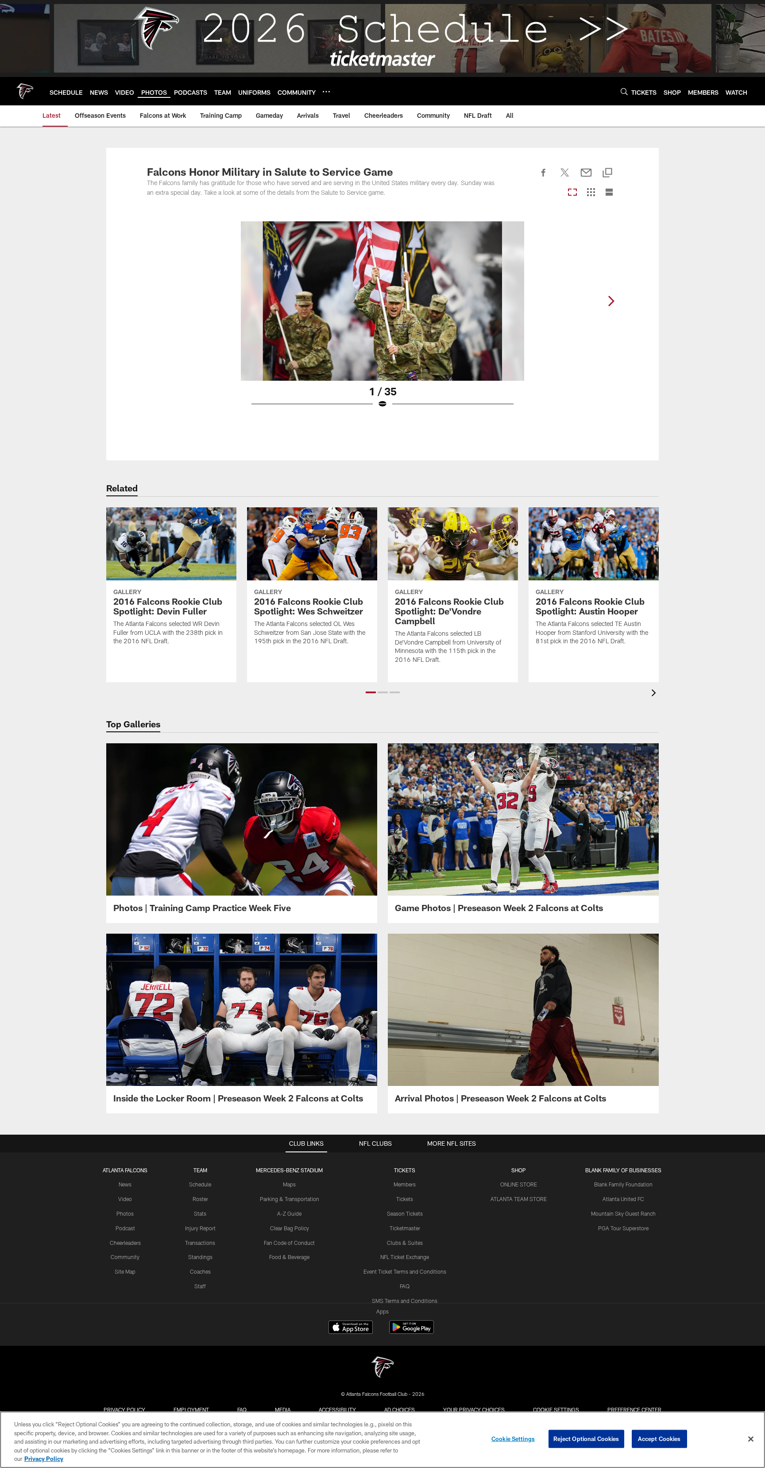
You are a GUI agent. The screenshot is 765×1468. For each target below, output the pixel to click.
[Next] (611, 301)
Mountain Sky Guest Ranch (623, 1213)
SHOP (518, 1170)
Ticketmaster (405, 1228)
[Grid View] (590, 192)
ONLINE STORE (518, 1184)
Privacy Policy (124, 1409)
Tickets (404, 1199)
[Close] (751, 1439)
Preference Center (634, 1409)
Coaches (200, 1271)
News (125, 1184)
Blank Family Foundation (623, 1184)
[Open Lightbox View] (382, 320)
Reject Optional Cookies (586, 1438)
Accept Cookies (659, 1438)
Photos (125, 1213)
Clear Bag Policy (289, 1228)
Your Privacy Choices (474, 1409)
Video (125, 1199)
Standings (200, 1257)
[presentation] (655, 694)
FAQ (405, 1286)
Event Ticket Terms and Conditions (404, 1271)
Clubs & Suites (405, 1243)
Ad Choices (399, 1409)
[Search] (624, 91)
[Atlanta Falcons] (382, 1368)
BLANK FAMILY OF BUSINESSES (623, 1170)
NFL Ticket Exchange (404, 1257)
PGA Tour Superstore (623, 1228)
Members (405, 1184)
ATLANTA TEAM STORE (519, 1199)
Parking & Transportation (289, 1199)
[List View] (609, 192)
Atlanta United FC (623, 1199)
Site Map (125, 1271)
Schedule (200, 1184)
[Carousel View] (572, 192)
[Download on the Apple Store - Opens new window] (350, 1328)
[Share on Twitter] (565, 177)
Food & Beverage (289, 1257)
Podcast (125, 1228)
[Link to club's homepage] (24, 91)
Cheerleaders (125, 1243)
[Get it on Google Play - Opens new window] (411, 1331)
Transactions (200, 1243)
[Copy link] (607, 173)
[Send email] (586, 177)
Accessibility (337, 1409)
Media (282, 1409)
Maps (289, 1184)
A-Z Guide (289, 1213)
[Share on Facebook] (544, 177)
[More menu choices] (326, 91)
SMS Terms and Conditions (404, 1301)
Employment (191, 1409)
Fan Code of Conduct (289, 1243)
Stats (200, 1213)
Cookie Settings (556, 1409)
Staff (200, 1286)
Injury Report (200, 1228)
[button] (371, 692)
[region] (382, 1439)
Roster (200, 1199)
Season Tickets (405, 1213)
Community (125, 1257)
